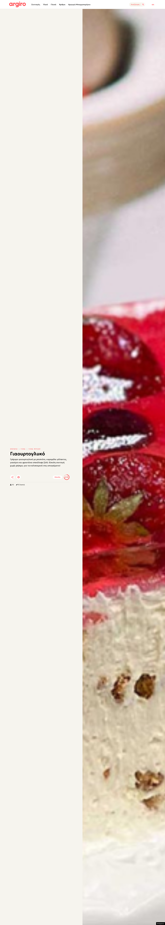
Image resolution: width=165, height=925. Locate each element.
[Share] (12, 477)
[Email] (43, 477)
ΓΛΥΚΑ (23, 449)
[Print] (18, 477)
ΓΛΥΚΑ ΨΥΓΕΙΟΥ (35, 449)
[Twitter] (25, 477)
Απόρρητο (160, 923)
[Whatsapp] (37, 477)
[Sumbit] (143, 4)
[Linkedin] (31, 477)
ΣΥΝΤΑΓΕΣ (14, 449)
